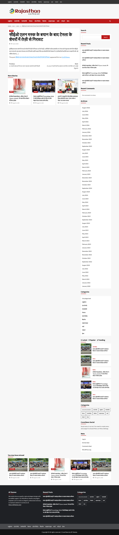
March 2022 (85, 279)
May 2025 (85, 160)
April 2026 (85, 122)
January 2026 (86, 132)
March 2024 (85, 209)
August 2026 (86, 108)
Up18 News (66, 57)
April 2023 (85, 237)
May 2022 (85, 276)
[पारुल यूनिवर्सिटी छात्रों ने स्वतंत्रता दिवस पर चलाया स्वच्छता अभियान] (86, 348)
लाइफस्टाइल (46, 2)
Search (83, 30)
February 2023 (86, 244)
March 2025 (85, 167)
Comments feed (87, 446)
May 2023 (85, 234)
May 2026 (85, 118)
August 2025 (86, 150)
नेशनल (28, 2)
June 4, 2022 (15, 43)
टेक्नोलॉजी (22, 2)
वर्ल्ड (52, 2)
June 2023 (85, 230)
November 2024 (87, 181)
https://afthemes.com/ (15, 505)
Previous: (24, 65)
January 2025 (86, 174)
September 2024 (87, 188)
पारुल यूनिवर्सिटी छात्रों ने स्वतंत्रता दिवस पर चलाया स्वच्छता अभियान (95, 51)
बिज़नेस (40, 2)
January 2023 (86, 248)
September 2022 (87, 262)
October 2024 (86, 185)
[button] (110, 21)
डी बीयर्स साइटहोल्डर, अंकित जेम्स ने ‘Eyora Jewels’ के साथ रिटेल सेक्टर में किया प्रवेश (19, 98)
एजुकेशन (10, 2)
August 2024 (86, 192)
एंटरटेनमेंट (16, 2)
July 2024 (85, 195)
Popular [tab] (92, 340)
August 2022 (86, 265)
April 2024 (85, 206)
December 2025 (87, 136)
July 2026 (85, 111)
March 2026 (85, 125)
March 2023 (85, 241)
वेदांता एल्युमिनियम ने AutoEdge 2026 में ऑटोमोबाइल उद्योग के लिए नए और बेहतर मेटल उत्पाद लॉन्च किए (43, 98)
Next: (62, 66)
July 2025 (85, 153)
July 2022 (85, 269)
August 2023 (86, 223)
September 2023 (87, 220)
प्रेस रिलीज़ (34, 2)
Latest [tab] (84, 340)
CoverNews (65, 532)
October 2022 (86, 258)
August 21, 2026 (15, 103)
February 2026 (86, 129)
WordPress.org (86, 449)
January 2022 (86, 283)
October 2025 (86, 143)
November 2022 (87, 255)
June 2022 (85, 272)
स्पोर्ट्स (56, 2)
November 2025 (87, 139)
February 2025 (86, 171)
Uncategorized (86, 298)
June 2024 (85, 199)
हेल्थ (61, 2)
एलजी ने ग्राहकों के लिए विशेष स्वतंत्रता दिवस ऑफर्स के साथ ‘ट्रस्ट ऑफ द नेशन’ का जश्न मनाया (68, 98)
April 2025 (85, 164)
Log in (84, 439)
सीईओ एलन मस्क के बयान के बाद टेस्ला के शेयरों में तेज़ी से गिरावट (32, 57)
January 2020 (86, 286)
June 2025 (85, 157)
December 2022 (87, 251)
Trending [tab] (101, 340)
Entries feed (85, 442)
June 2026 (85, 115)
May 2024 (85, 202)
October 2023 (86, 216)
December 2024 (87, 178)
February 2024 (86, 213)
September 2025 (87, 146)
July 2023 (85, 227)
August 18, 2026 (64, 103)
